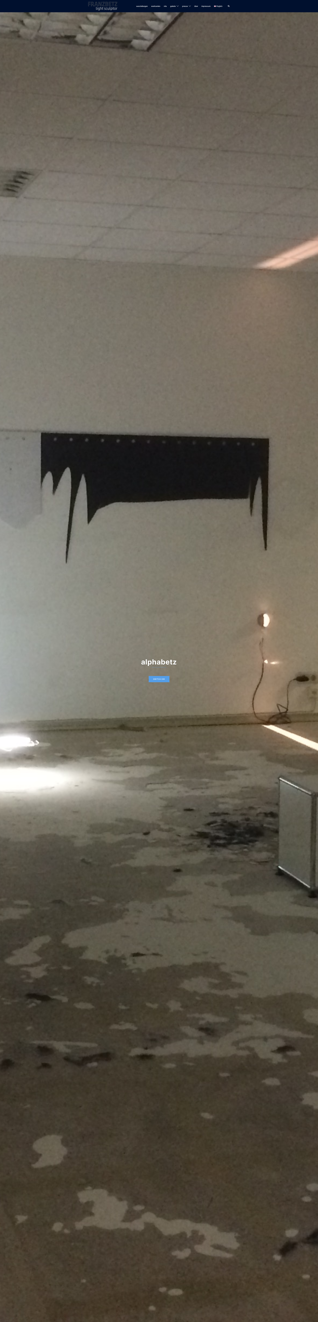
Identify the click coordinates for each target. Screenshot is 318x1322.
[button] (229, 6)
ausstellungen (142, 6)
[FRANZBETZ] (102, 6)
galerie (173, 6)
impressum (206, 6)
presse (185, 6)
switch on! (159, 679)
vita (165, 6)
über (196, 6)
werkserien (155, 6)
